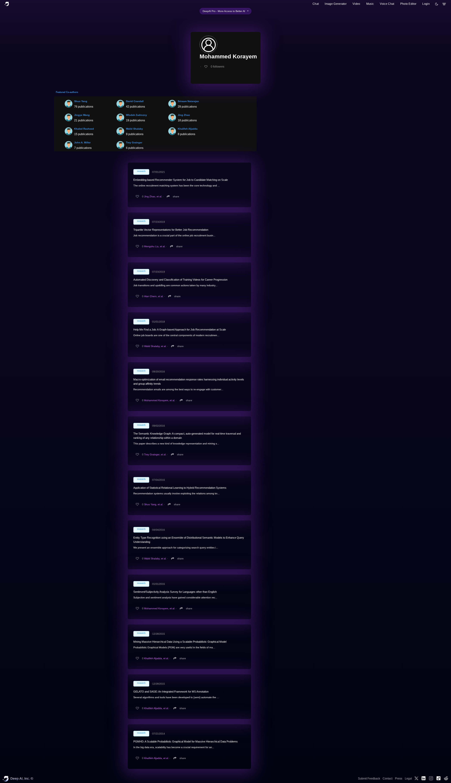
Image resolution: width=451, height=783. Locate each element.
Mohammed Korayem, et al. (159, 400)
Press (398, 778)
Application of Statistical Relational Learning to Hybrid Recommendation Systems (179, 487)
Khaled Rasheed (84, 128)
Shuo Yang (80, 101)
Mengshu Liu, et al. (154, 246)
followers (217, 66)
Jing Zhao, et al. (153, 196)
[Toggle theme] (436, 4)
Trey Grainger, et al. (155, 454)
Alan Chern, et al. (153, 296)
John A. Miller (82, 142)
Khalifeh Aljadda (187, 128)
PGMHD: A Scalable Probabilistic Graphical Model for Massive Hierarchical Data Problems (185, 741)
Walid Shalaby (134, 128)
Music (370, 3)
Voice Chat (387, 3)
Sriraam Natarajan (188, 101)
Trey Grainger (134, 142)
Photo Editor (408, 3)
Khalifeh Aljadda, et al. (156, 658)
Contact (387, 778)
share (176, 196)
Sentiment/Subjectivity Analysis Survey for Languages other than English (175, 591)
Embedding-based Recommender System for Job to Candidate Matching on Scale (180, 179)
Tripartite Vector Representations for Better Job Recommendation (170, 229)
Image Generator (336, 3)
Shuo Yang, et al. (153, 504)
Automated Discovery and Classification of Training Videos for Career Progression (180, 279)
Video (356, 3)
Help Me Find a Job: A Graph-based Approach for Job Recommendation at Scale (179, 329)
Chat (316, 3)
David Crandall (135, 101)
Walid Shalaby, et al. (155, 346)
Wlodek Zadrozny (136, 115)
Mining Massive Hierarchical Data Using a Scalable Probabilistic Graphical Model (179, 641)
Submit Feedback (369, 778)
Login (426, 3)
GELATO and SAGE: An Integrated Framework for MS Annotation (171, 691)
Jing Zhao (184, 115)
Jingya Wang (82, 115)
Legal (408, 778)
